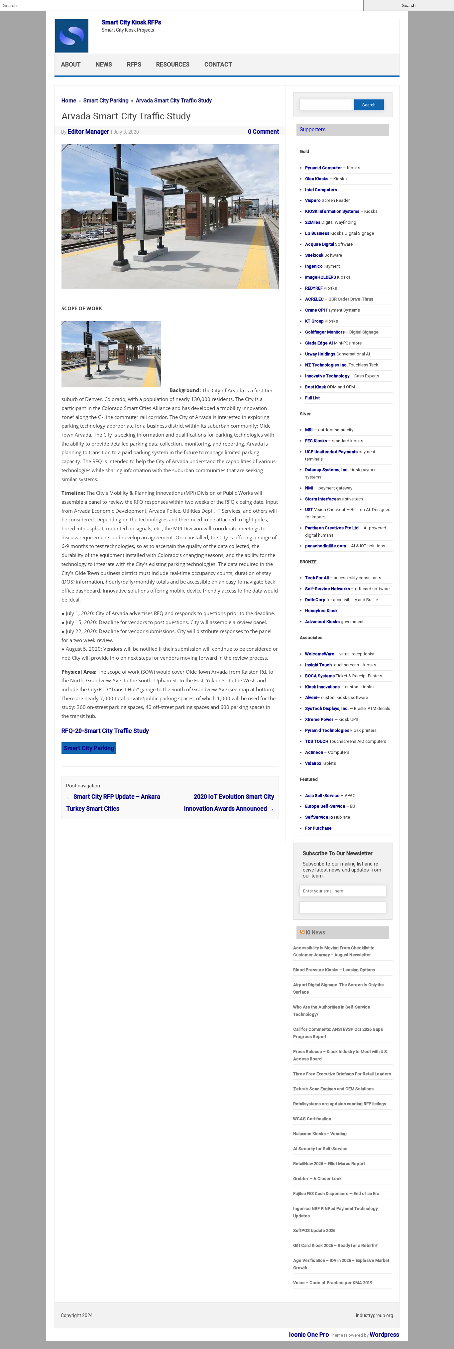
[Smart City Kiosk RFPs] (75, 50)
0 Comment (263, 131)
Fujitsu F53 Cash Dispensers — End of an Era (336, 1193)
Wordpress (384, 1334)
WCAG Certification (312, 1118)
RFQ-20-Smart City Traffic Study (105, 730)
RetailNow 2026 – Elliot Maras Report (329, 1163)
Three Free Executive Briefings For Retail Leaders (342, 1073)
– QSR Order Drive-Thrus (339, 299)
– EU (330, 806)
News (104, 64)
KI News (315, 932)
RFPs (134, 64)
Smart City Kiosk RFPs (131, 22)
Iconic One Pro (309, 1334)
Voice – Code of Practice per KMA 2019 (332, 1282)
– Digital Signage (342, 332)
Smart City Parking (89, 747)
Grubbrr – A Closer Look (317, 1178)
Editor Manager (88, 131)
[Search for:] (181, 5)
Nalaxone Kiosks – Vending (320, 1133)
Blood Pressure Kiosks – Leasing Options (334, 969)
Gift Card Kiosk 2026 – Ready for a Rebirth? (335, 1245)
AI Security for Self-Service (320, 1148)
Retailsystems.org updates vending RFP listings (339, 1103)
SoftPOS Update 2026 (314, 1230)
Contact (218, 64)
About (71, 64)
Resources (172, 64)
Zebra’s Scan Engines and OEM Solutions (333, 1088)
